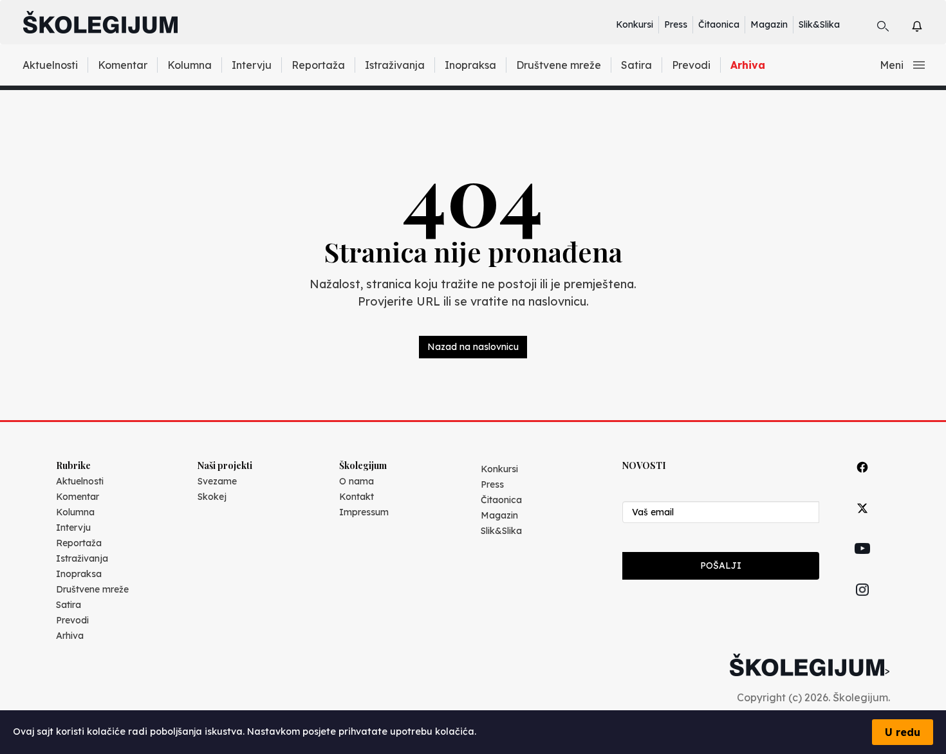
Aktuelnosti (50, 65)
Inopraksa (470, 65)
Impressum (364, 512)
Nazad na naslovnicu (473, 347)
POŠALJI (720, 565)
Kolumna (189, 65)
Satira (636, 65)
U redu (902, 732)
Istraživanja (395, 65)
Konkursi (634, 24)
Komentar (122, 65)
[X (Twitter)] (862, 522)
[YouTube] (862, 563)
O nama (356, 481)
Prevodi (691, 65)
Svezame (217, 481)
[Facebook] (862, 481)
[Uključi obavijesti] (928, 24)
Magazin (769, 24)
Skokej (212, 496)
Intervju (252, 65)
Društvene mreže (558, 65)
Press (675, 24)
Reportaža (318, 65)
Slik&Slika (819, 24)
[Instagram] (862, 604)
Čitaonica (718, 24)
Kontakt (356, 496)
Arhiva (747, 65)
